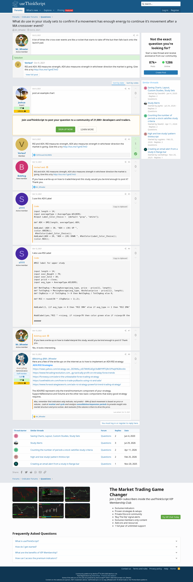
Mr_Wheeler (20, 30)
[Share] (133, 35)
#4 (129, 162)
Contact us (126, 568)
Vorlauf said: (39, 167)
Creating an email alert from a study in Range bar (54, 463)
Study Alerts (36, 442)
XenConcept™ (100, 578)
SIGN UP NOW (65, 129)
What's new (32, 10)
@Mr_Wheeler (50, 358)
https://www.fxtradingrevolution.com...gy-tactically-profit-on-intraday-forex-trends (74, 372)
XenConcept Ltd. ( (120, 578)
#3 (129, 139)
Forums (18, 10)
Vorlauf (28, 62)
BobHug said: (40, 336)
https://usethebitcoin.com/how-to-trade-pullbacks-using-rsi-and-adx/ (67, 380)
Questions (106, 436)
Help (166, 568)
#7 (129, 330)
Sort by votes (132, 82)
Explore (47, 10)
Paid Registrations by (96, 576)
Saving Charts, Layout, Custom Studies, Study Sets (55, 436)
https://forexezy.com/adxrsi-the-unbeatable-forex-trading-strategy (66, 376)
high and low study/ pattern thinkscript (49, 456)
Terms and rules (140, 568)
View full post (32, 74)
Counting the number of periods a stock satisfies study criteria (61, 449)
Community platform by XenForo (96, 574)
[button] (40, 10)
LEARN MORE (87, 129)
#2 (129, 88)
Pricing (61, 10)
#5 (129, 194)
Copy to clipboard (120, 206)
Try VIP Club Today (170, 517)
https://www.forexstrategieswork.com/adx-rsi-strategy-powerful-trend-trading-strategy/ (77, 384)
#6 (129, 248)
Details (128, 578)
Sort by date (118, 82)
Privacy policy (155, 568)
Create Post (161, 72)
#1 (137, 35)
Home (173, 568)
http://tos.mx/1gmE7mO (46, 69)
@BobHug (37, 358)
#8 (129, 354)
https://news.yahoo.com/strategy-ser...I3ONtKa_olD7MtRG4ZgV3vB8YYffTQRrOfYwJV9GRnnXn (79, 368)
